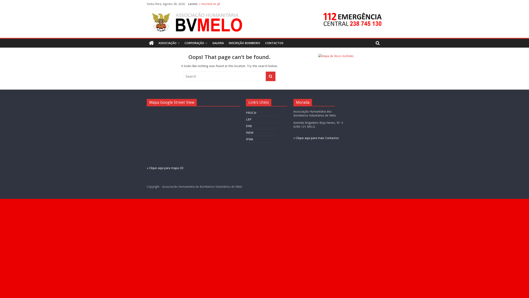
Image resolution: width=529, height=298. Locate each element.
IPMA (249, 139)
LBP (248, 119)
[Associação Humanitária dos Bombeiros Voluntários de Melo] (151, 43)
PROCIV (251, 113)
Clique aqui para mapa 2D (166, 168)
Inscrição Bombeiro (244, 43)
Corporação (194, 43)
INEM (249, 133)
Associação (167, 43)
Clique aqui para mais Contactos (317, 138)
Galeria (218, 43)
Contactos (274, 43)
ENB (249, 126)
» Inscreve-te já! (209, 4)
